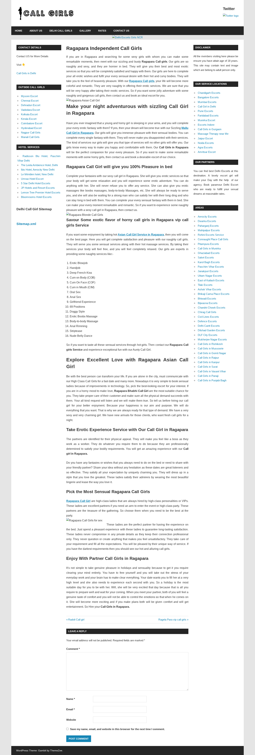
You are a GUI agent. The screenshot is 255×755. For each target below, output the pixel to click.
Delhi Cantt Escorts (209, 325)
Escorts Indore (206, 124)
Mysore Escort (29, 96)
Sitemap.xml (26, 224)
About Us (35, 30)
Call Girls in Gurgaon (209, 129)
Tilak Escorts (205, 284)
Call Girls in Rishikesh (210, 343)
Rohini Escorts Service (211, 234)
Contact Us (121, 30)
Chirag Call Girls (207, 312)
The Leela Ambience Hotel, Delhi (39, 165)
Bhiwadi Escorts (207, 298)
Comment (73, 648)
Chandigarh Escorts (209, 92)
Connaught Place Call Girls (213, 239)
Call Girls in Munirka (209, 248)
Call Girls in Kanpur (209, 362)
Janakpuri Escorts (208, 271)
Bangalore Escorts (208, 97)
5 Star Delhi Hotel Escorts (35, 183)
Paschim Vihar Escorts (211, 266)
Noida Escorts (206, 142)
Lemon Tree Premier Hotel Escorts (40, 192)
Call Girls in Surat (208, 366)
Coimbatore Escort (31, 123)
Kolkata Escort (29, 114)
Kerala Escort (28, 118)
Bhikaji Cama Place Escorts (214, 293)
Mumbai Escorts (207, 102)
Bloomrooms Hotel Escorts (36, 197)
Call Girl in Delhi (207, 106)
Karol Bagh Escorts (209, 262)
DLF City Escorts (207, 334)
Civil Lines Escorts (208, 316)
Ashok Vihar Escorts (209, 289)
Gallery (85, 30)
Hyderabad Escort (31, 128)
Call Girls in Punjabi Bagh (212, 380)
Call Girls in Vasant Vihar (212, 371)
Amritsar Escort (207, 151)
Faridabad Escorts (208, 115)
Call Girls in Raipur (208, 357)
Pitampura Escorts (208, 243)
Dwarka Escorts (207, 221)
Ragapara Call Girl (78, 501)
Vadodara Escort (30, 109)
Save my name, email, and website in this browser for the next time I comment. (117, 729)
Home (18, 30)
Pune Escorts (205, 111)
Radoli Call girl (76, 619)
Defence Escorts (207, 321)
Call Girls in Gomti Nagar (212, 353)
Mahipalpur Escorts (209, 230)
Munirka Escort (206, 120)
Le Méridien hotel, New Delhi (37, 174)
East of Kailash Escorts (211, 280)
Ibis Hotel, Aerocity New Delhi (37, 169)
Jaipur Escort (205, 138)
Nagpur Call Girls (30, 132)
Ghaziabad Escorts (209, 252)
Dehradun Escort (30, 105)
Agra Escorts (205, 147)
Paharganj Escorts (208, 225)
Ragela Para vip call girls (172, 619)
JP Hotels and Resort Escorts (38, 187)
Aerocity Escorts (207, 216)
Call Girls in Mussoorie (210, 348)
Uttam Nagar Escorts (210, 275)
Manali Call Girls (30, 137)
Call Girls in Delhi (26, 73)
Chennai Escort (30, 100)
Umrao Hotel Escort (32, 178)
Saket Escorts (206, 257)
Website (71, 719)
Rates (102, 30)
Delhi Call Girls (60, 30)
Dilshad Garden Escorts (211, 330)
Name (70, 698)
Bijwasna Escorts (208, 303)
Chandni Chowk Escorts (211, 307)
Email (70, 709)
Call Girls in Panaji (208, 375)
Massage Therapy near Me (213, 133)
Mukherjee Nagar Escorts (212, 339)
